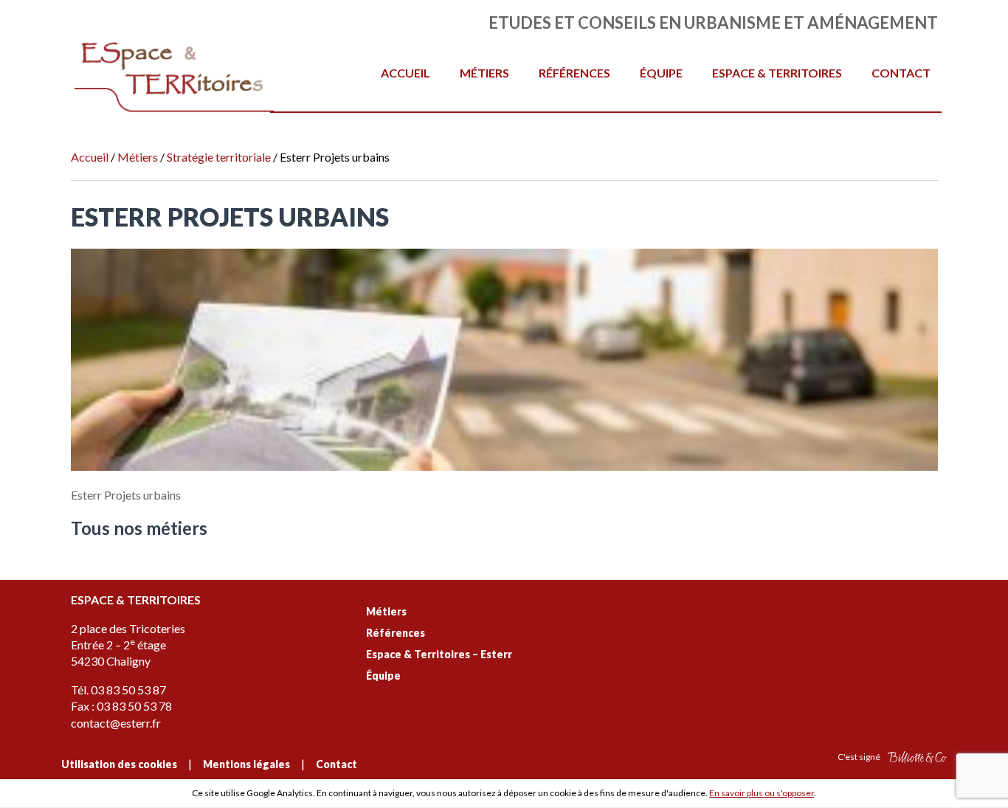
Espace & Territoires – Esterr (439, 654)
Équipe (661, 73)
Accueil (405, 73)
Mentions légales (246, 764)
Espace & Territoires (777, 73)
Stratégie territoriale (219, 157)
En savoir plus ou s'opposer (761, 792)
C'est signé (860, 756)
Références (574, 73)
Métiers (484, 73)
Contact (901, 73)
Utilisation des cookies (119, 764)
